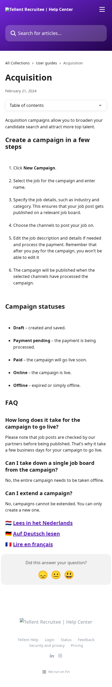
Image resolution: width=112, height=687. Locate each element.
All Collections (17, 62)
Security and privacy (47, 645)
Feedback (86, 639)
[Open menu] (102, 9)
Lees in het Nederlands (43, 522)
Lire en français (33, 544)
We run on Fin (59, 671)
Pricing (77, 645)
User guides (46, 62)
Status (66, 639)
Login (49, 639)
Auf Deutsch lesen (36, 533)
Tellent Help (28, 639)
